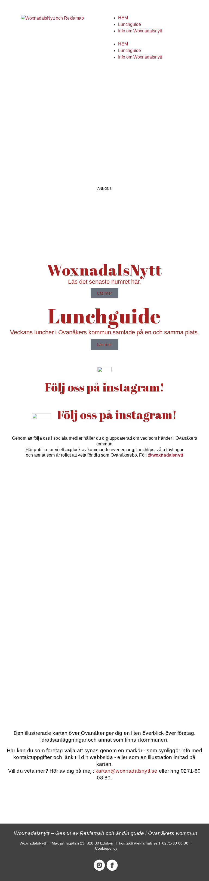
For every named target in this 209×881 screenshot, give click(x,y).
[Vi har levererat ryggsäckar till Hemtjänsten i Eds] (157, 561)
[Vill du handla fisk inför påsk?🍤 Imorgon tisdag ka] (51, 682)
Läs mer (104, 293)
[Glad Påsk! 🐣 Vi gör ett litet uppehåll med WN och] (51, 621)
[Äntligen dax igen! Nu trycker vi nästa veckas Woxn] (51, 561)
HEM (123, 18)
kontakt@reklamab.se (138, 843)
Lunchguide (129, 24)
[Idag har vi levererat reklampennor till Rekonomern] (157, 500)
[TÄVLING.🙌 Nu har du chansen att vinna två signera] (51, 500)
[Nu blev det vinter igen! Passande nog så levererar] (157, 621)
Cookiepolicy (106, 848)
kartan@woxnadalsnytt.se (127, 771)
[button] (156, 37)
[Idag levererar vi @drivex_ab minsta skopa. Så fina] (157, 682)
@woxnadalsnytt (165, 455)
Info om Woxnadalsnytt (140, 31)
